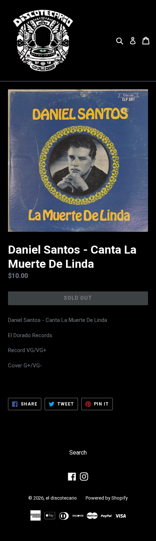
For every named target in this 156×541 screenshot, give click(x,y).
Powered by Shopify (107, 498)
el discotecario (61, 498)
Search (78, 452)
